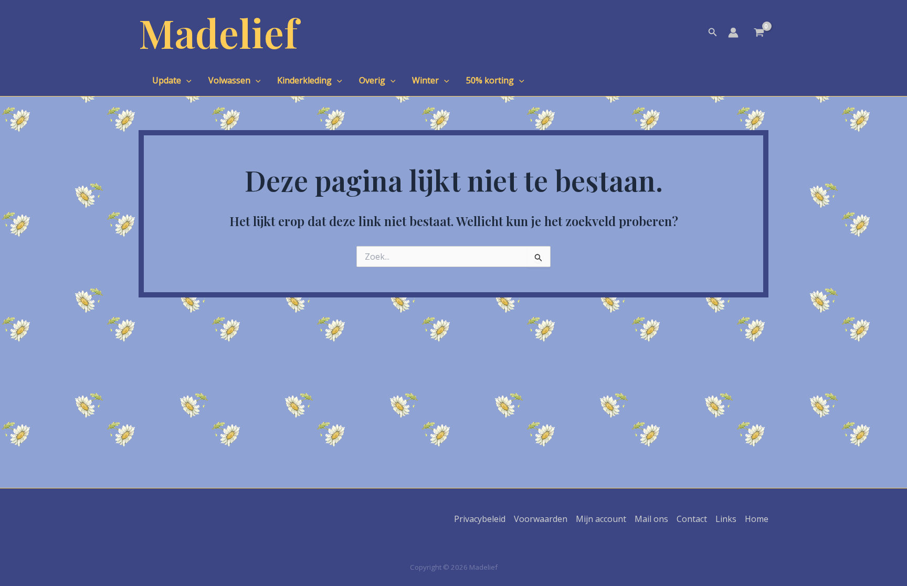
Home (756, 519)
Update (166, 80)
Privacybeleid (479, 519)
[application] (186, 80)
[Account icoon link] (733, 32)
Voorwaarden (540, 519)
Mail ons (651, 519)
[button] (713, 32)
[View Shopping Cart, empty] (758, 33)
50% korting (490, 80)
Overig (372, 80)
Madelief (218, 32)
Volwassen (229, 80)
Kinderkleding (304, 80)
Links (725, 519)
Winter (425, 80)
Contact (692, 519)
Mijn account (601, 519)
